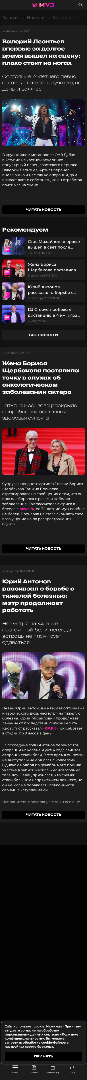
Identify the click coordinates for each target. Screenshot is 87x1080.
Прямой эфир (52, 1073)
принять (43, 1056)
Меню (15, 1072)
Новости (34, 1073)
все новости (43, 335)
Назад (72, 1073)
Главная (10, 17)
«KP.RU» (50, 728)
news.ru (26, 509)
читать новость (43, 209)
